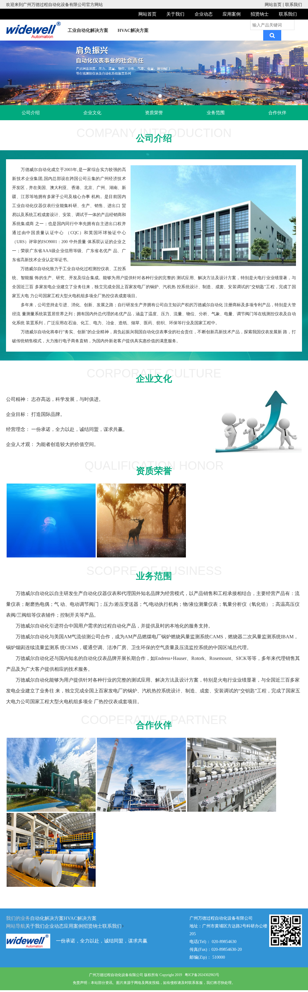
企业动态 (204, 14)
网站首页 (273, 4)
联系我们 (293, 4)
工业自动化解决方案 (88, 30)
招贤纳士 (260, 14)
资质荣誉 (154, 112)
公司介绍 (31, 112)
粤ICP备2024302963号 (202, 975)
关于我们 (175, 14)
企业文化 (92, 112)
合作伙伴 (277, 112)
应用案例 (232, 14)
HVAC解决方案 (133, 30)
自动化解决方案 (47, 918)
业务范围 (216, 112)
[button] (148, 96)
